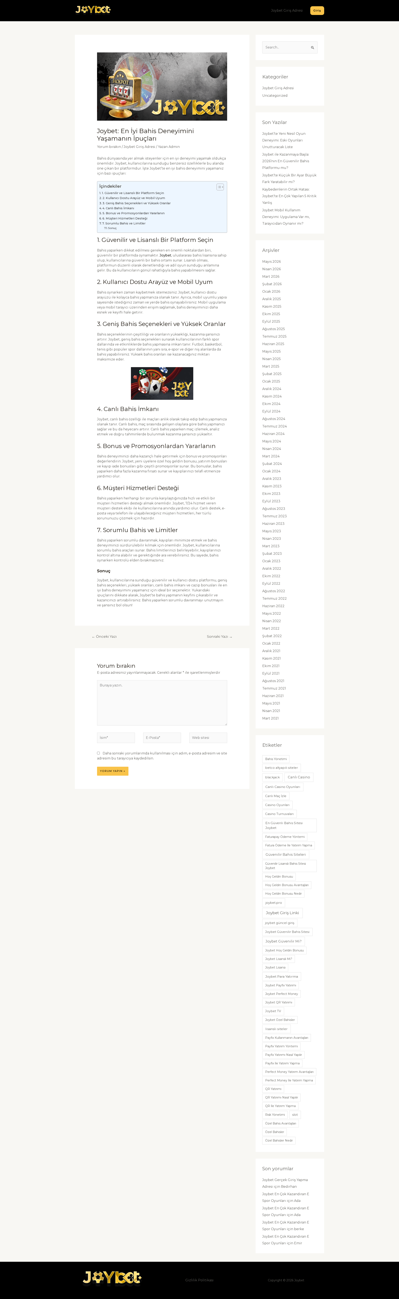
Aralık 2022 (271, 569)
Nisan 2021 (271, 711)
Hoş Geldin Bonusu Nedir (283, 893)
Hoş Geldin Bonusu (279, 876)
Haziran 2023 (273, 524)
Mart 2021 (270, 718)
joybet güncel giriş (279, 923)
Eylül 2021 (271, 673)
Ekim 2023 (271, 494)
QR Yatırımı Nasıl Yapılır (281, 1097)
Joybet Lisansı (275, 967)
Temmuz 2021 (274, 688)
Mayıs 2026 (271, 262)
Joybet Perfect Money (281, 994)
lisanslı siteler (276, 1029)
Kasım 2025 (271, 306)
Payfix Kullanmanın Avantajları (286, 1038)
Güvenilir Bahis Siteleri (286, 854)
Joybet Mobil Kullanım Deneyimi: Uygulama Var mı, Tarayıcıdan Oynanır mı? (286, 216)
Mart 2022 (271, 628)
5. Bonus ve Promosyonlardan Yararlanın (133, 213)
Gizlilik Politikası (199, 1280)
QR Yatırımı (273, 1089)
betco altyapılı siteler (281, 768)
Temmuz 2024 (274, 426)
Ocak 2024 (271, 471)
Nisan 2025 (271, 359)
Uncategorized (275, 96)
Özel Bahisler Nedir (279, 1140)
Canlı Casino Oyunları (282, 787)
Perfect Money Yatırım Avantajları (289, 1072)
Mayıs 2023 (271, 531)
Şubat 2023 (272, 554)
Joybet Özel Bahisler (280, 1020)
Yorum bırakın (109, 147)
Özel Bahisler (274, 1132)
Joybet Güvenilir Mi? (284, 941)
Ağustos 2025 (273, 329)
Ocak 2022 (271, 643)
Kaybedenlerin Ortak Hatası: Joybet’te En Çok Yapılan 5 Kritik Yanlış (289, 196)
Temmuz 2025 (274, 336)
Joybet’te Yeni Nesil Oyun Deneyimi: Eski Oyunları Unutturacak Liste (283, 140)
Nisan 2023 (271, 539)
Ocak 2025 (271, 381)
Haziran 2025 (273, 344)
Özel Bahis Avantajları (280, 1123)
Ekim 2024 (271, 404)
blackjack (272, 777)
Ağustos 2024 (273, 419)
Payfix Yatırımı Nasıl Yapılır (283, 1055)
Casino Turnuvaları (279, 814)
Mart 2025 (270, 366)
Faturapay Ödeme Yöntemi (285, 837)
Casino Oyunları (277, 805)
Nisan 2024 (271, 449)
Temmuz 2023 (274, 516)
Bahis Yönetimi (276, 759)
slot (295, 1115)
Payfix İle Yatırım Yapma (282, 1063)
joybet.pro (273, 903)
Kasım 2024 (272, 396)
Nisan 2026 (271, 269)
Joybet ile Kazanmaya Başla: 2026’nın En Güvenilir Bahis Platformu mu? (285, 161)
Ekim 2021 (271, 666)
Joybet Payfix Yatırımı (280, 985)
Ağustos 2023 (273, 509)
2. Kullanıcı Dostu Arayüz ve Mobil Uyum (133, 198)
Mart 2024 (271, 456)
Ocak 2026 (271, 291)
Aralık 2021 (271, 651)
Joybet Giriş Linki (282, 912)
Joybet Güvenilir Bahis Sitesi (287, 932)
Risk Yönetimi (275, 1115)
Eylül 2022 (271, 584)
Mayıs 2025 (271, 351)
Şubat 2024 (272, 464)
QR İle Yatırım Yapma (280, 1106)
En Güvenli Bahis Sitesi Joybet (284, 825)
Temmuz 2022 (274, 599)
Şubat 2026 (272, 284)
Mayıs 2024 (271, 441)
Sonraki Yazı (220, 636)
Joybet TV (273, 1011)
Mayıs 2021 (271, 703)
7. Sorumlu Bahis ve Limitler (123, 223)
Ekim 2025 (271, 314)
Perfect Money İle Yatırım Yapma (289, 1080)
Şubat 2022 (272, 636)
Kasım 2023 (272, 486)
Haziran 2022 (273, 606)
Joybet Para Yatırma (281, 976)
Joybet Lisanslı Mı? (278, 959)
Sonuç (112, 228)
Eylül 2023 (271, 501)
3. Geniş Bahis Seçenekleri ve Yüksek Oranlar (136, 203)
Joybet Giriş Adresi (287, 10)
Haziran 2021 (273, 696)
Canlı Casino (299, 777)
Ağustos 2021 (273, 681)
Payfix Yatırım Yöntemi (281, 1046)
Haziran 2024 (273, 434)
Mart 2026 (270, 277)
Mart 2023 (271, 546)
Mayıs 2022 (271, 613)
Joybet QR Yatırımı (278, 1002)
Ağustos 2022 (273, 591)
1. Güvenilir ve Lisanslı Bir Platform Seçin (133, 193)
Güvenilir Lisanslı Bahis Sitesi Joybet (285, 866)
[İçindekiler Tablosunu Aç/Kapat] (218, 187)
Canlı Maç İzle (275, 796)
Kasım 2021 (271, 658)
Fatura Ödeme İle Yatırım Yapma (288, 845)
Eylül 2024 (271, 411)
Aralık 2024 (271, 389)
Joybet (165, 255)
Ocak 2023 (271, 561)
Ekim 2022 (271, 576)
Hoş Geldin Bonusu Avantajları (287, 885)
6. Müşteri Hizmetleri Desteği (124, 218)
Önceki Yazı (104, 636)
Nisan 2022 (271, 621)
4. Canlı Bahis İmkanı (118, 208)
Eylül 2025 (271, 321)
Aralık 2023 (271, 479)
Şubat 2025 (272, 374)
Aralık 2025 (271, 299)
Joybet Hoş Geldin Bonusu (284, 950)
